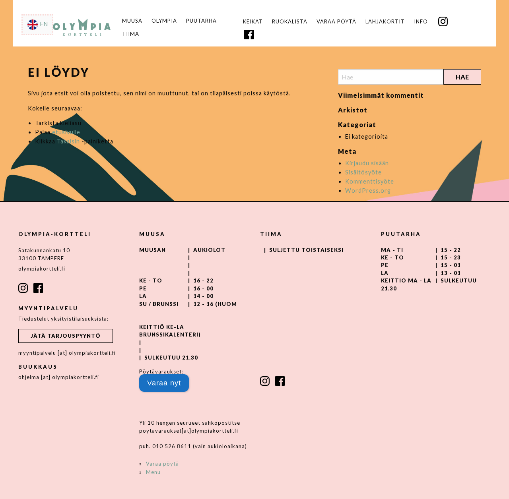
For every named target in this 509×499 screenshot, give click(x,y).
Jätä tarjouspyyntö (66, 336)
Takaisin (68, 141)
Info (421, 21)
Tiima (130, 34)
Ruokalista (289, 21)
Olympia (164, 20)
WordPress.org (368, 190)
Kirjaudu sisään (367, 163)
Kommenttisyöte (369, 181)
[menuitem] (253, 21)
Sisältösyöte (363, 172)
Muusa (132, 20)
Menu (153, 472)
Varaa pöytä (336, 21)
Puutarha (201, 20)
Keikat (253, 21)
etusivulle (66, 132)
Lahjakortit (385, 21)
